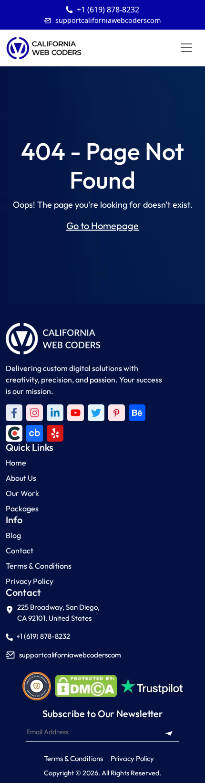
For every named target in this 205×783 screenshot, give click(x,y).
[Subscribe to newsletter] (169, 732)
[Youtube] (75, 412)
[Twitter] (96, 412)
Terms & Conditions (39, 566)
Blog (13, 535)
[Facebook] (14, 412)
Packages (22, 508)
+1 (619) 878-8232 (108, 9)
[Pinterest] (116, 412)
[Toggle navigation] (186, 48)
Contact (19, 550)
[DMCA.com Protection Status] (86, 686)
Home (16, 462)
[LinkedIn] (55, 412)
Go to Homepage (102, 226)
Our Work (22, 493)
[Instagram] (34, 412)
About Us (21, 478)
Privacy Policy (29, 581)
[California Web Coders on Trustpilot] (137, 412)
